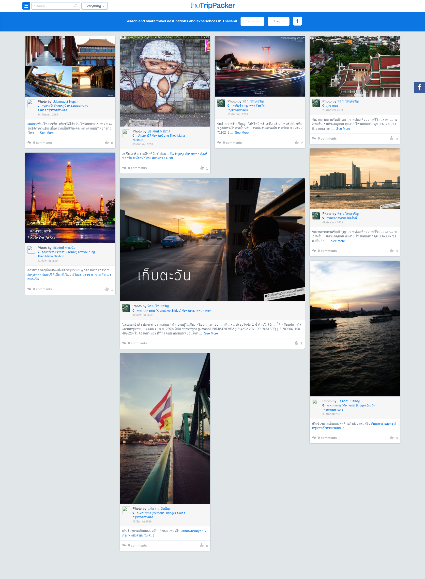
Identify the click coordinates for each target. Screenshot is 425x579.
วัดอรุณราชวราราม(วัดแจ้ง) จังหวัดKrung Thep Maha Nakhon (66, 254)
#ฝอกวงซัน (35, 124)
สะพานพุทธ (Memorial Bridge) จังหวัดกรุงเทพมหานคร (348, 407)
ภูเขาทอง (332, 105)
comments (42, 143)
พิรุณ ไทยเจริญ (253, 101)
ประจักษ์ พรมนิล (159, 131)
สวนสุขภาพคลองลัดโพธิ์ (341, 218)
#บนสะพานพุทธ (382, 423)
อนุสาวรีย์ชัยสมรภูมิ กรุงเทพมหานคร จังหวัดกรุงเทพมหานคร (63, 108)
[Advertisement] (70, 333)
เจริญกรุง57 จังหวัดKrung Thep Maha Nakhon (159, 138)
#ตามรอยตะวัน (162, 158)
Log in (279, 21)
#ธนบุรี (47, 274)
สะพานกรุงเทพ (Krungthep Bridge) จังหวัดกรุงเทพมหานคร (174, 310)
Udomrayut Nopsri (65, 101)
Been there (73, 59)
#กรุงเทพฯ (192, 154)
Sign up (252, 21)
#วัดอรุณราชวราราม (86, 274)
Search (75, 5)
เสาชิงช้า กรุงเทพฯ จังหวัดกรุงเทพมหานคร (246, 108)
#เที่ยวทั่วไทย (142, 158)
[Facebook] (419, 87)
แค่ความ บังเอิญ (348, 401)
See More (47, 133)
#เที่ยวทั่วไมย (62, 274)
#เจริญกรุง (177, 154)
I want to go (73, 73)
